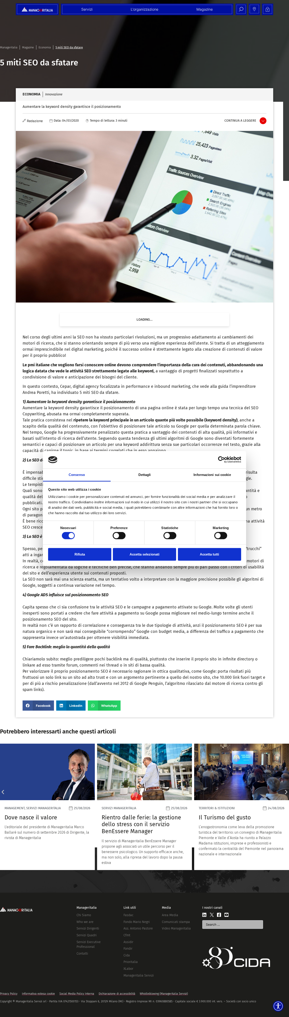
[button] (38, 705)
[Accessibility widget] (278, 1006)
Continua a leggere (240, 121)
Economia (45, 47)
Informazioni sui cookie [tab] (212, 475)
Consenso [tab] (77, 475)
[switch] (119, 535)
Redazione (35, 121)
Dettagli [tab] (144, 475)
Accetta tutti (209, 554)
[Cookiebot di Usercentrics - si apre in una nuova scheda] (221, 459)
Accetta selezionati (144, 554)
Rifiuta (80, 554)
